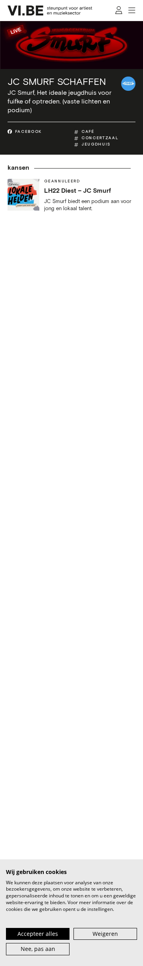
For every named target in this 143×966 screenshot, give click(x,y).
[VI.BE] (50, 10)
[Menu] (132, 10)
